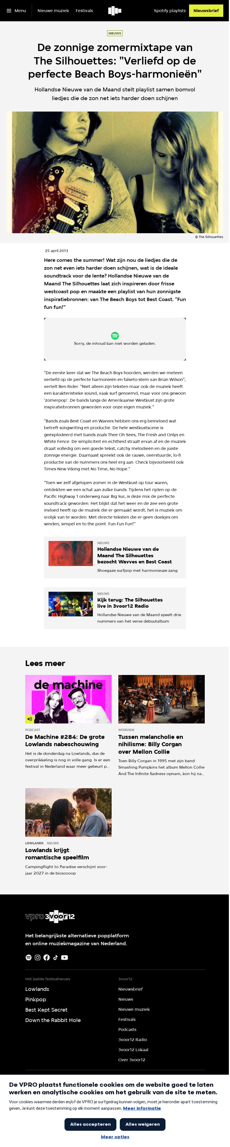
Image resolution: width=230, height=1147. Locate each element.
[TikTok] (55, 957)
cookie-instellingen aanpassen (96, 341)
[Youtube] (64, 957)
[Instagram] (37, 957)
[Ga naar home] (115, 10)
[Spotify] (28, 957)
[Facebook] (46, 957)
